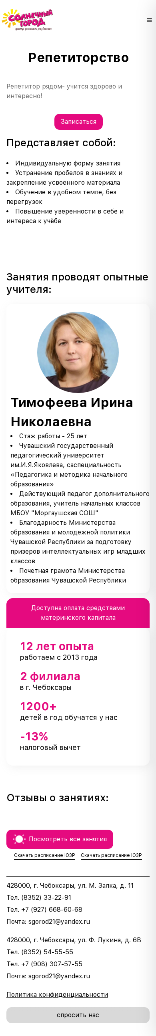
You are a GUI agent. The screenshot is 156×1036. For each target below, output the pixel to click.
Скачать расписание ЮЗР (44, 855)
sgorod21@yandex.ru (59, 921)
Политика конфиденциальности (57, 994)
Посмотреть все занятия (68, 839)
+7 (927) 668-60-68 (51, 909)
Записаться (78, 121)
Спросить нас (78, 1015)
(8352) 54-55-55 (47, 952)
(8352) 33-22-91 (46, 897)
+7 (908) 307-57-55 (51, 964)
